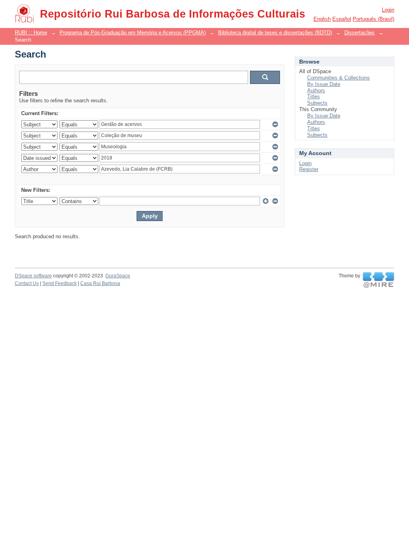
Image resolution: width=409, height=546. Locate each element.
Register (308, 169)
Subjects (317, 103)
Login (388, 10)
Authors (316, 91)
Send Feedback (59, 283)
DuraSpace (117, 276)
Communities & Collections (338, 78)
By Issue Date (323, 84)
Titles (313, 97)
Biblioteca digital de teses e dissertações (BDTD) (275, 33)
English (322, 19)
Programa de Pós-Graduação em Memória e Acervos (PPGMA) (133, 33)
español (341, 19)
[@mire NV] (378, 280)
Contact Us (27, 283)
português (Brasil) (373, 19)
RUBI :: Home (31, 33)
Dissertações (359, 33)
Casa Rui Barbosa (100, 283)
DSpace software (33, 276)
